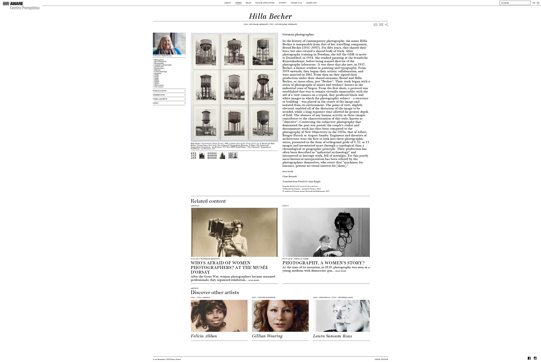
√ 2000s (156, 82)
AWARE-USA (296, 2)
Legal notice (381, 359)
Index (238, 2)
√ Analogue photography (162, 65)
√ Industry (157, 70)
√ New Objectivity (160, 61)
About (227, 2)
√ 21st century (158, 87)
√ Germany (157, 73)
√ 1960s (156, 75)
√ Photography (158, 63)
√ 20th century (158, 85)
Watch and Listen (265, 2)
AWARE (311, 2)
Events (283, 2)
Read (248, 2)
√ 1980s (156, 78)
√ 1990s (156, 80)
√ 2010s (156, 83)
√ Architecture (158, 66)
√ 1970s (156, 76)
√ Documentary (158, 68)
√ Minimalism (158, 60)
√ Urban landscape (160, 71)
